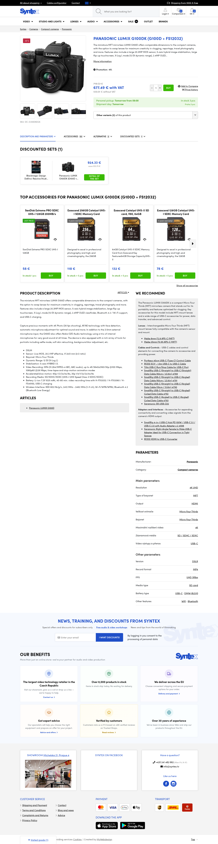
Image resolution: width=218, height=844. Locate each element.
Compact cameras (50, 29)
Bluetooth (193, 601)
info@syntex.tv (171, 766)
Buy (168, 87)
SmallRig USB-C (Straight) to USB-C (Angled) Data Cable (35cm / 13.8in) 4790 (167, 385)
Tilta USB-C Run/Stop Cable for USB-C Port (166, 367)
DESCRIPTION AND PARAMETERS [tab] (36, 136)
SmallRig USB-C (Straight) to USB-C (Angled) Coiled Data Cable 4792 (167, 392)
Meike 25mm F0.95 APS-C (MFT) (160, 341)
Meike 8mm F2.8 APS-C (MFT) (159, 338)
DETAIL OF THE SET (94, 177)
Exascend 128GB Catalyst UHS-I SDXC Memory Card (176, 212)
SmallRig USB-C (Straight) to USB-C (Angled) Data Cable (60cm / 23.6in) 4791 (167, 378)
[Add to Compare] (55, 239)
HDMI (195, 503)
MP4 (195, 569)
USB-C (194, 543)
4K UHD (194, 487)
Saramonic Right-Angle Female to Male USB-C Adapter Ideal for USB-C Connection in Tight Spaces (168, 432)
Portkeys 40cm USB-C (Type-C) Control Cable (167, 360)
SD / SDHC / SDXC (188, 535)
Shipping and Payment (34, 805)
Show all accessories (187, 285)
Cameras (33, 29)
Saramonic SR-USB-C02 (156, 403)
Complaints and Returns (35, 815)
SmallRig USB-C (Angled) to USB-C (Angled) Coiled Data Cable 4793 (166, 398)
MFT (195, 495)
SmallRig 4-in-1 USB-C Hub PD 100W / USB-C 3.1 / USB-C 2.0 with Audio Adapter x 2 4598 (169, 424)
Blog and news (66, 810)
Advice (61, 815)
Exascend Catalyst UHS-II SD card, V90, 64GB (131, 212)
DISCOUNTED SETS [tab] (131, 136)
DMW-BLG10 (191, 593)
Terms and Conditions (34, 810)
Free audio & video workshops (111, 627)
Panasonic (67, 29)
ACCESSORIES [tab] (73, 136)
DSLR (195, 561)
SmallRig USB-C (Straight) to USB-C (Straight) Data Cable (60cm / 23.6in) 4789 (167, 372)
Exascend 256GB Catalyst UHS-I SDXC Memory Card (86, 212)
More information (102, 61)
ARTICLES (123, 292)
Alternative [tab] (101, 136)
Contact (76, 2)
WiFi (184, 601)
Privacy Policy (29, 820)
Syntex (23, 29)
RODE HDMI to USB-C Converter (160, 439)
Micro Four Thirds (188, 511)
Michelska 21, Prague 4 (56, 755)
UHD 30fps (192, 577)
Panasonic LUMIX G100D (41, 408)
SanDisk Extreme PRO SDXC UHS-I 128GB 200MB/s (42, 212)
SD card (193, 585)
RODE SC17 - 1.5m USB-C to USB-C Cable (165, 363)
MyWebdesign (104, 839)
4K (196, 527)
